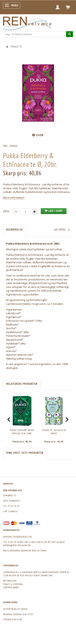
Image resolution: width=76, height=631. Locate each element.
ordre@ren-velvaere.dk (17, 545)
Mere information (14, 197)
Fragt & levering (13, 584)
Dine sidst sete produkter (24, 453)
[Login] (58, 7)
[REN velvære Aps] (27, 22)
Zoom (39, 135)
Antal (7, 211)
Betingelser (10, 580)
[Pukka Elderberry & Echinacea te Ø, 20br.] (38, 93)
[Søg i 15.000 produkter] (69, 34)
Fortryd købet (11, 587)
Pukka (13, 146)
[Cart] (68, 7)
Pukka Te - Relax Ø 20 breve (54, 432)
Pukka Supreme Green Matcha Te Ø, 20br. (22, 432)
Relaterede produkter (21, 384)
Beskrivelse (14, 229)
